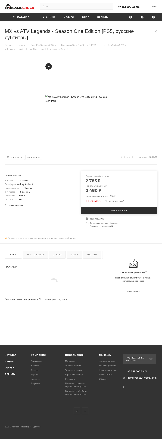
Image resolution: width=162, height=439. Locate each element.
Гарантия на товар (74, 374)
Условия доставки (73, 370)
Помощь (105, 355)
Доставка (92, 255)
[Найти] (109, 6)
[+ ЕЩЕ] (118, 17)
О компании (36, 361)
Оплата (74, 255)
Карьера (35, 374)
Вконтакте (77, 411)
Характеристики (35, 255)
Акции (9, 361)
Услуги (9, 367)
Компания (38, 355)
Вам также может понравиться (21, 299)
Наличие (13, 255)
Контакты (35, 379)
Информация (74, 355)
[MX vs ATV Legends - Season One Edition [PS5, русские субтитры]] (81, 98)
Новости (35, 366)
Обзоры (102, 379)
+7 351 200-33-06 (129, 6)
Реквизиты (70, 379)
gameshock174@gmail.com (142, 377)
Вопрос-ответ (105, 374)
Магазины (70, 361)
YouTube (85, 411)
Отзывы (57, 255)
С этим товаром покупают (53, 299)
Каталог (10, 355)
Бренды (10, 374)
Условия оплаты (73, 366)
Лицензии (35, 383)
